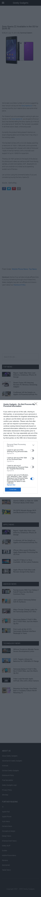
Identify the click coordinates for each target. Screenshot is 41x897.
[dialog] (20, 448)
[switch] (32, 450)
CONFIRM (13, 489)
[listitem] (20, 445)
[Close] (36, 404)
